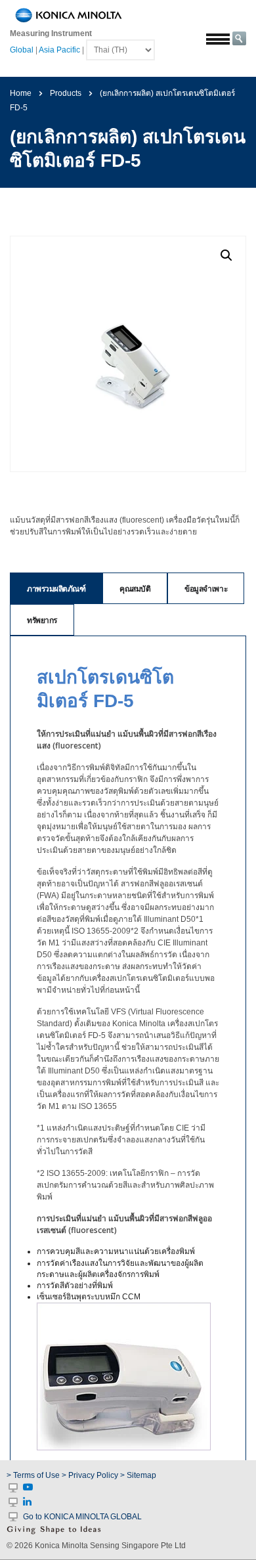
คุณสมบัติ (134, 588)
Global (21, 49)
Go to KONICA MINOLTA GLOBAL (82, 1516)
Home (21, 93)
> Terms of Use (34, 1475)
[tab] (56, 588)
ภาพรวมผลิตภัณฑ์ (56, 588)
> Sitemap (138, 1475)
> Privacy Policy (90, 1475)
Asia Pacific (59, 49)
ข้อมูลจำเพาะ (205, 588)
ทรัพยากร (42, 620)
